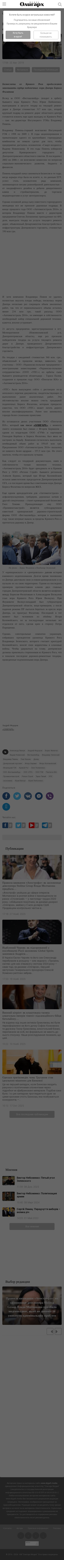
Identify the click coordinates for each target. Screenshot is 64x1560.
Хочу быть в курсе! (18, 35)
